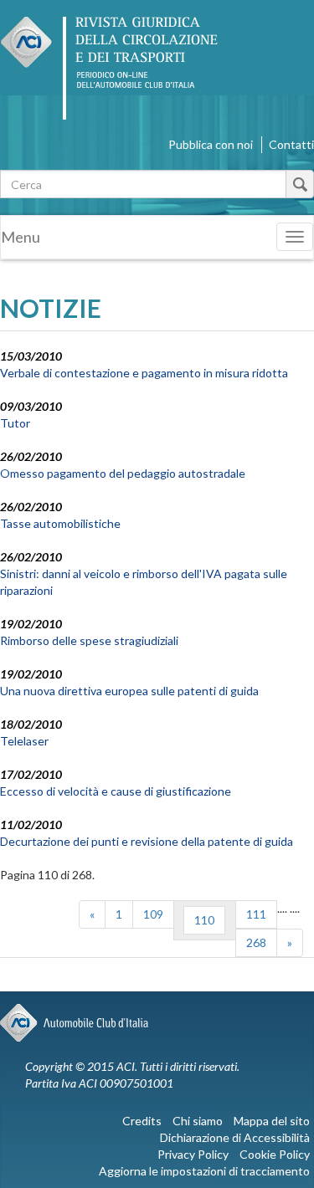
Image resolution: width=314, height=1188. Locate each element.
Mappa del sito (272, 1121)
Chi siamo (197, 1121)
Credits (142, 1121)
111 (256, 914)
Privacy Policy (193, 1154)
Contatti (291, 144)
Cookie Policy (274, 1154)
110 (204, 920)
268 (256, 942)
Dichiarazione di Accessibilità (235, 1137)
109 (153, 914)
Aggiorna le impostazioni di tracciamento (204, 1171)
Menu (20, 237)
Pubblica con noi (210, 144)
